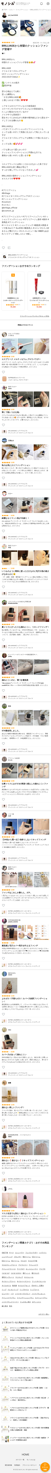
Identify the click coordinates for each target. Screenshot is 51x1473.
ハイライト (43, 1253)
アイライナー (23, 1265)
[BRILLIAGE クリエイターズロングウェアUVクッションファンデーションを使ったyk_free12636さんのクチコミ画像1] (10, 28)
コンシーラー (19, 1253)
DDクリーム (6, 1261)
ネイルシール (28, 1277)
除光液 (14, 1285)
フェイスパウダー (31, 1253)
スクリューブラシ (41, 1298)
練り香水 (5, 1306)
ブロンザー (17, 1257)
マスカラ (24, 1261)
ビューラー (5, 1294)
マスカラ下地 (32, 1261)
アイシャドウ (33, 1265)
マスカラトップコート (9, 1265)
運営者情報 (8, 1465)
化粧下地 (5, 1253)
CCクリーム (36, 1257)
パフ (12, 1294)
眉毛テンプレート (8, 1277)
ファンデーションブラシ (25, 1298)
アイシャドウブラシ (9, 1298)
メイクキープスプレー (22, 1294)
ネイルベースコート (24, 1281)
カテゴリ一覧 (20, 1460)
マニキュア (19, 1277)
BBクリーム (27, 1257)
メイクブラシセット (38, 1294)
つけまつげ (5, 1273)
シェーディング (7, 1257)
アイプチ (42, 1269)
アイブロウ (21, 1269)
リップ (4, 1290)
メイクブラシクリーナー (10, 1302)
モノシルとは (31, 1460)
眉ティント (26, 1273)
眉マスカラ (35, 1273)
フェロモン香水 (25, 1302)
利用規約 (17, 1465)
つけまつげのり (16, 1273)
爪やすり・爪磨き (38, 1285)
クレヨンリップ (13, 1290)
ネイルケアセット (24, 1285)
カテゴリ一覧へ (43, 1314)
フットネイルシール (39, 1281)
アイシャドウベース (9, 1269)
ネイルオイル (6, 1285)
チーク (11, 1253)
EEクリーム (15, 1261)
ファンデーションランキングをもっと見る (34, 316)
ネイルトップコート (9, 1281)
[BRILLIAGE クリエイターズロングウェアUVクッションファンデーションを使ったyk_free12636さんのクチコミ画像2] (28, 28)
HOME (25, 1454)
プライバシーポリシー (29, 1465)
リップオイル (24, 1290)
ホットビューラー (32, 1269)
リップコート (34, 1290)
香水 (10, 1306)
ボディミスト (36, 1302)
